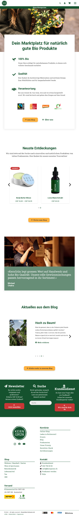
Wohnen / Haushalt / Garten (15, 463)
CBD (5, 477)
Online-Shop (45, 431)
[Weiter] (70, 185)
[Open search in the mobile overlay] (60, 3)
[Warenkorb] (69, 3)
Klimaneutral (9, 489)
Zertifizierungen (46, 451)
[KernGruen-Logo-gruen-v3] (4, 3)
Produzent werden (49, 471)
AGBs (5, 514)
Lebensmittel (9, 471)
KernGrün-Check (46, 448)
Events (42, 437)
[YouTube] (24, 444)
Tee (5, 474)
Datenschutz (12, 514)
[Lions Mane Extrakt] (55, 184)
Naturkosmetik (10, 469)
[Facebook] (19, 444)
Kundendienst (47, 463)
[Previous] (9, 185)
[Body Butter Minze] (24, 184)
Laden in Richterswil (48, 434)
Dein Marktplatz (27, 43)
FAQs (44, 474)
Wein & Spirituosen (11, 466)
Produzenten (45, 442)
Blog (41, 440)
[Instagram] (15, 444)
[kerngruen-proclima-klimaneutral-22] (21, 496)
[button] (75, 3)
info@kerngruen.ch (49, 469)
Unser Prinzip (45, 445)
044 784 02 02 (47, 466)
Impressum (20, 514)
